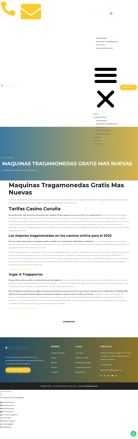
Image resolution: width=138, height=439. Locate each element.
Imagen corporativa (104, 48)
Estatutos (100, 45)
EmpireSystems (92, 386)
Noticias (97, 58)
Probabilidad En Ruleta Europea (21, 269)
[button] (105, 87)
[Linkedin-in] (129, 13)
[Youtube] (132, 13)
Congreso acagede (102, 51)
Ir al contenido (5, 391)
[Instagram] (125, 13)
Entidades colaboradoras (107, 41)
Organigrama (101, 38)
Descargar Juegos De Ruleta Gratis (22, 308)
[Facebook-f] (122, 13)
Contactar (98, 61)
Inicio (96, 31)
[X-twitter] (136, 13)
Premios (97, 55)
